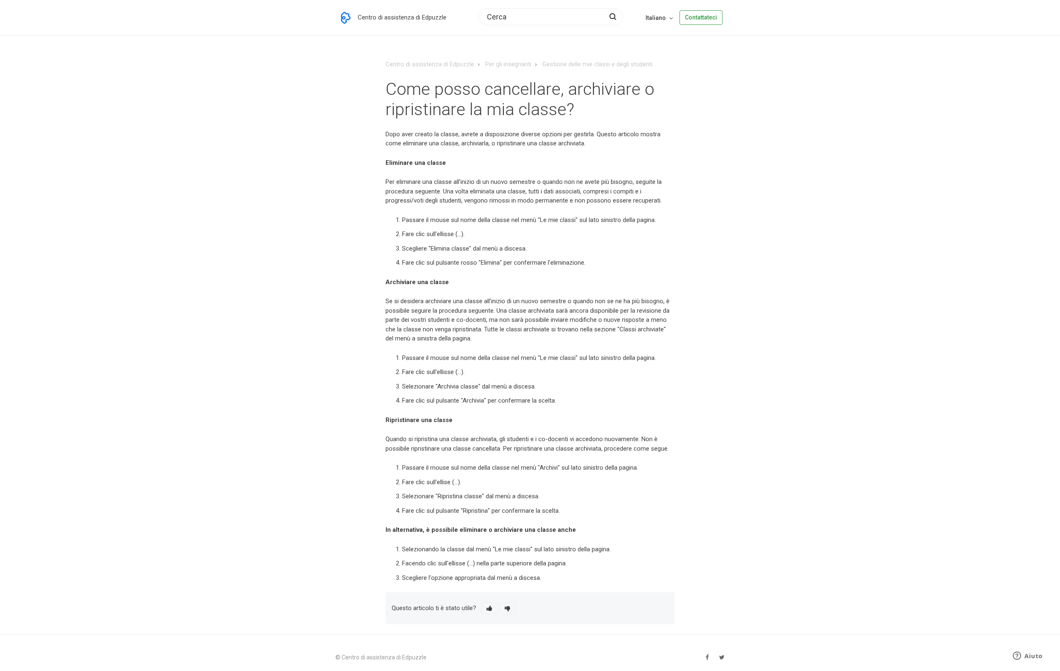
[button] (489, 608)
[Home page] (345, 17)
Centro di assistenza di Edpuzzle (429, 64)
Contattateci (701, 17)
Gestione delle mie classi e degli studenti (597, 64)
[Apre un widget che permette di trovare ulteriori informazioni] (1028, 656)
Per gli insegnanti (508, 64)
